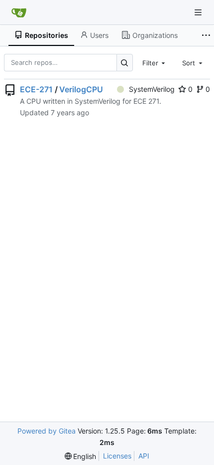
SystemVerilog (152, 89)
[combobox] (154, 62)
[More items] (206, 35)
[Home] (19, 12)
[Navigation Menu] (199, 12)
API (143, 456)
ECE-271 (36, 89)
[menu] (81, 456)
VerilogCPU (81, 89)
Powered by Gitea (46, 431)
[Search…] (124, 62)
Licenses (117, 456)
